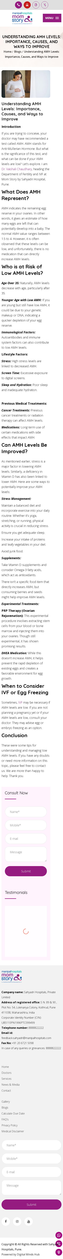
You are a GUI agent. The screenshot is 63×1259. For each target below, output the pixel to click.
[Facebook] (6, 1221)
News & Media (10, 1084)
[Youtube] (28, 1221)
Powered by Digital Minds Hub (21, 1254)
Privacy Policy (9, 1125)
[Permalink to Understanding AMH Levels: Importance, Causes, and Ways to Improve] (26, 96)
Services (6, 1079)
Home (7, 51)
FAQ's (5, 1119)
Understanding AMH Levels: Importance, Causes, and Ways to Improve (22, 111)
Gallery (6, 1101)
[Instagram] (17, 1221)
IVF (20, 702)
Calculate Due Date (13, 1113)
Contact (6, 1090)
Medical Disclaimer (13, 1131)
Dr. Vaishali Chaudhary (17, 169)
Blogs (17, 51)
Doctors (6, 1073)
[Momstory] (22, 18)
